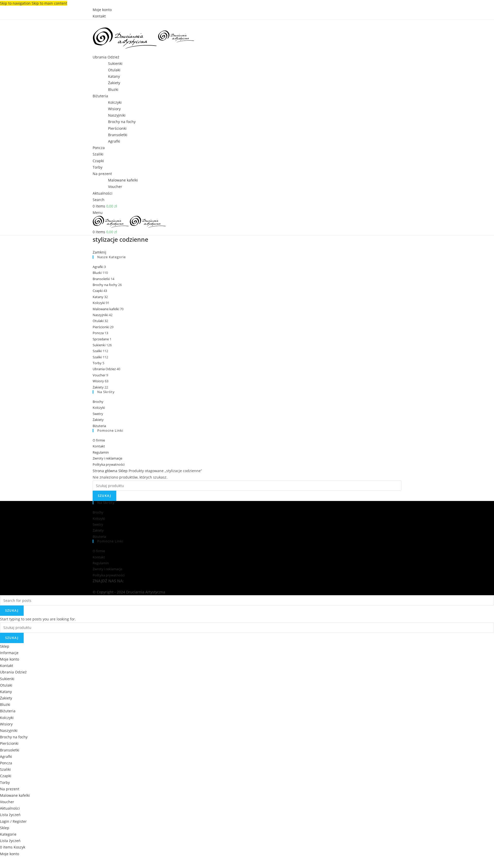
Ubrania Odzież (104, 369)
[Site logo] (125, 36)
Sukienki (115, 63)
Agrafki (114, 141)
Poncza (98, 333)
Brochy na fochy (122, 121)
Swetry (98, 413)
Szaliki (97, 351)
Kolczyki (115, 102)
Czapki (98, 290)
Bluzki (113, 89)
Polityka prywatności (109, 464)
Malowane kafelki (123, 180)
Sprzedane (101, 339)
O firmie (99, 440)
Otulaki (114, 69)
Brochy (98, 401)
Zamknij (99, 252)
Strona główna (105, 470)
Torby (97, 363)
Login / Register (13, 821)
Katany (114, 76)
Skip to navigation (16, 3)
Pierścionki (117, 128)
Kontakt (99, 446)
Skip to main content (49, 3)
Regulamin (101, 452)
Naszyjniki (117, 115)
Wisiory (114, 108)
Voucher (115, 186)
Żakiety (114, 82)
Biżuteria (99, 425)
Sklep (123, 470)
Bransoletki (117, 134)
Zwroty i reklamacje (107, 458)
